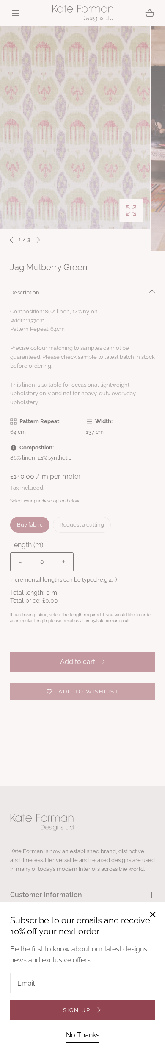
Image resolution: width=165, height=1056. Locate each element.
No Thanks (82, 1035)
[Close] (82, 528)
